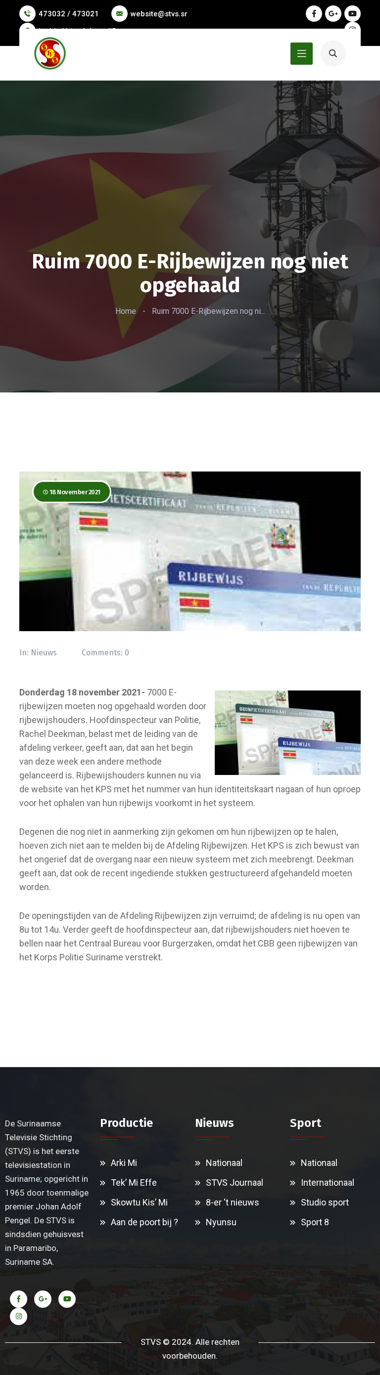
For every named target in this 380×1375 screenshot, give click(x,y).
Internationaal (327, 1182)
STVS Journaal (234, 1182)
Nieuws (44, 652)
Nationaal (224, 1163)
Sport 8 (315, 1222)
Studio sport (325, 1202)
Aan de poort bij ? (144, 1222)
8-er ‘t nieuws (232, 1202)
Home (125, 311)
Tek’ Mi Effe (134, 1182)
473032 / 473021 (69, 13)
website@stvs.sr (159, 13)
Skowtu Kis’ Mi (139, 1202)
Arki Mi (124, 1163)
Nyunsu (221, 1222)
